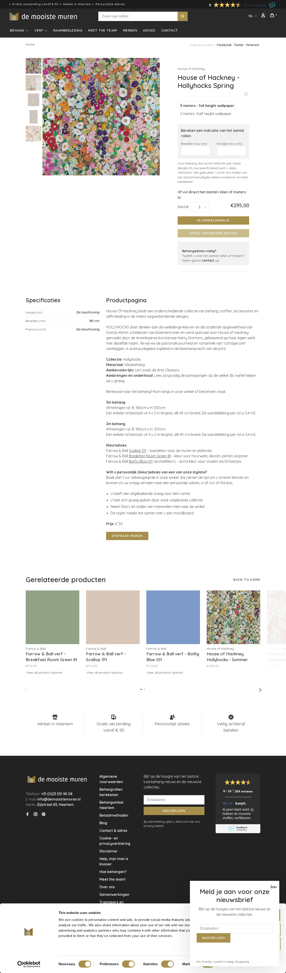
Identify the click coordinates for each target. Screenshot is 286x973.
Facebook (224, 45)
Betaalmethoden (113, 815)
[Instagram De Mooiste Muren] (35, 814)
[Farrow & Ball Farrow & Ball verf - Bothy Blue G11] (173, 617)
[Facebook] (27, 814)
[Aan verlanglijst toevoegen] (246, 94)
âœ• (273, 887)
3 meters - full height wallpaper (207, 105)
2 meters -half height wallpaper (205, 113)
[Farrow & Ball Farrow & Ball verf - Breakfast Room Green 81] (52, 617)
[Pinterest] (43, 814)
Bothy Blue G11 (141, 461)
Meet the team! (102, 30)
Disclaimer (108, 851)
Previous (25, 690)
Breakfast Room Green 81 (150, 456)
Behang (17, 30)
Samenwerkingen (114, 894)
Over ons (107, 887)
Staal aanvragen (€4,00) (213, 233)
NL (251, 16)
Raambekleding (67, 30)
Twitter (239, 45)
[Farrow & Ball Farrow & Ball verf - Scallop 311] (113, 617)
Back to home (246, 580)
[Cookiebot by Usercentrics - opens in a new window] (28, 964)
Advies (149, 30)
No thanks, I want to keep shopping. (223, 962)
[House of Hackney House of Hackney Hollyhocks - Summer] (233, 617)
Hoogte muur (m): (229, 143)
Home (30, 44)
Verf (38, 30)
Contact (169, 30)
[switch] (128, 964)
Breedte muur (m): (194, 143)
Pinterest (252, 45)
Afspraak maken (127, 536)
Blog (103, 823)
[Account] (264, 16)
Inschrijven (174, 811)
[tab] (183, 429)
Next (260, 690)
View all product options (44, 673)
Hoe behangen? (113, 871)
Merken (130, 30)
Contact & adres (113, 830)
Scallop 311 (137, 450)
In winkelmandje (213, 220)
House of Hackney (191, 69)
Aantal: (183, 206)
